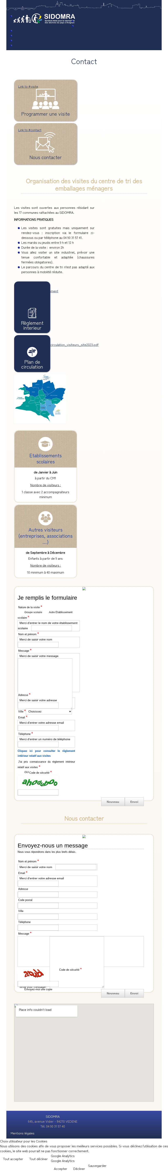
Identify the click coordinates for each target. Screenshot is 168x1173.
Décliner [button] (79, 1168)
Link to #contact (29, 129)
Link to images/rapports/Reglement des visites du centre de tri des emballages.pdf (37, 296)
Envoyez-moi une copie (38, 989)
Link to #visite (28, 86)
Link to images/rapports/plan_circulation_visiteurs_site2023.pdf (57, 342)
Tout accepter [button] (13, 1158)
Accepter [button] (60, 1168)
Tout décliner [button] (38, 1158)
